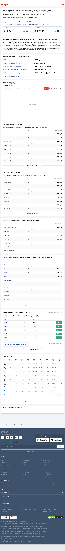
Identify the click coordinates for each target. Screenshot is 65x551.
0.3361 (10, 379)
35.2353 (41, 387)
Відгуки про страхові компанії (29, 509)
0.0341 (16, 383)
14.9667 (35, 371)
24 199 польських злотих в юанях (12, 66)
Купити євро (25, 484)
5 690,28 (59, 189)
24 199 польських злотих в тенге (12, 76)
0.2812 (22, 364)
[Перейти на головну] (4, 5)
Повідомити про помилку (32, 451)
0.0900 (22, 379)
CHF (5, 337)
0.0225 (22, 391)
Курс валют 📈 (10, 424)
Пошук (60, 446)
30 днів (50, 88)
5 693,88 (59, 235)
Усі (6, 316)
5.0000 (35, 375)
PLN (5, 330)
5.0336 (10, 387)
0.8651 (16, 371)
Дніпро (33, 316)
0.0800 (28, 391)
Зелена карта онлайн (6, 509)
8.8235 (41, 375)
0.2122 (47, 364)
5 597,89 (59, 186)
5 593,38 (59, 141)
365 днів (55, 88)
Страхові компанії (47, 511)
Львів (14, 316)
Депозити (24, 462)
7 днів (46, 88)
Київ (10, 316)
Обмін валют (4, 483)
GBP (5, 334)
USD (5, 322)
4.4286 (10, 367)
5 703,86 (59, 197)
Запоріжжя (21, 316)
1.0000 (28, 364)
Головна (4, 424)
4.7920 (28, 387)
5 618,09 (59, 149)
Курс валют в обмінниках (28, 483)
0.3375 (22, 375)
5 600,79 (59, 145)
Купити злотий (46, 484)
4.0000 (54, 379)
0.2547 (47, 375)
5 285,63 (59, 272)
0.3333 (35, 391)
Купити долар (4, 484)
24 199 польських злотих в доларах (13, 60)
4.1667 (35, 364)
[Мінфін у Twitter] (11, 437)
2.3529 (41, 379)
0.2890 (16, 375)
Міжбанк (3, 462)
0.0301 (47, 383)
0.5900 (35, 383)
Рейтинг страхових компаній (49, 509)
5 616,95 (59, 153)
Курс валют (3, 458)
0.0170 (47, 391)
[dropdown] (43, 316)
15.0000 (54, 375)
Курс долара (25, 458)
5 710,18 (59, 193)
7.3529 (41, 364)
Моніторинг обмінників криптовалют (9, 465)
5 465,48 (59, 276)
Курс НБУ (3, 460)
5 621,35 (59, 157)
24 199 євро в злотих (7, 37)
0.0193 (16, 391)
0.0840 (10, 391)
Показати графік (33, 349)
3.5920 (28, 371)
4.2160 (28, 367)
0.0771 (16, 379)
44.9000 (54, 371)
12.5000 (54, 364)
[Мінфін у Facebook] (2, 437)
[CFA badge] (21, 517)
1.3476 (22, 387)
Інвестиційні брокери (48, 460)
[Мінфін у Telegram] (7, 437)
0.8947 (47, 367)
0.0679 (47, 379)
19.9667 (35, 387)
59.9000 (54, 387)
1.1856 (22, 367)
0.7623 (47, 371)
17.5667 (35, 367)
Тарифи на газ (46, 462)
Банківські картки (26, 460)
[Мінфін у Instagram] (16, 437)
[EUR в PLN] (32, 31)
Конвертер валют (5, 464)
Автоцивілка (4, 511)
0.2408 (16, 364)
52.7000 (54, 367)
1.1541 (16, 387)
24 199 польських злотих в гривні (12, 63)
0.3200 (28, 379)
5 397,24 (59, 227)
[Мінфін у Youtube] (20, 437)
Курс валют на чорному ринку (50, 483)
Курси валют (6, 411)
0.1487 (10, 383)
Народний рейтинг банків (49, 464)
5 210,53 (59, 268)
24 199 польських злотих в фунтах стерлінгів (16, 73)
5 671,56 (59, 201)
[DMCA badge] (56, 517)
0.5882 (41, 391)
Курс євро (45, 458)
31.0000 (41, 367)
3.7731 (10, 371)
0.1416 (28, 383)
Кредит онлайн (25, 464)
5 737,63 (59, 209)
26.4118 (41, 371)
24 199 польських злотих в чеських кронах (15, 69)
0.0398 (22, 383)
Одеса (39, 316)
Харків (27, 316)
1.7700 (54, 383)
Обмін (58, 322)
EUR (5, 326)
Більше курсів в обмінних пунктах (16, 344)
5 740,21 (59, 205)
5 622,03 (59, 182)
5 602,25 (59, 134)
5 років (60, 88)
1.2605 (10, 375)
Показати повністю (33, 165)
